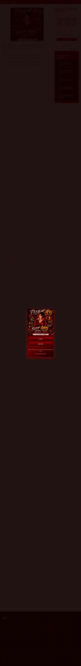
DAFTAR (40, 344)
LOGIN (40, 339)
